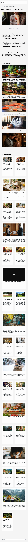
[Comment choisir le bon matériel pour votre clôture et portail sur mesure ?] (7, 294)
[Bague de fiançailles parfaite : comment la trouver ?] (14, 140)
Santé (10, 536)
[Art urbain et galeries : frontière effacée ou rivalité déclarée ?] (7, 159)
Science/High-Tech (14, 536)
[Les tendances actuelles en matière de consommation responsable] (7, 515)
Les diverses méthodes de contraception (14, 113)
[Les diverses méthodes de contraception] (14, 105)
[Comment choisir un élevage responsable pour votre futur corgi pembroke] (20, 384)
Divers (4, 6)
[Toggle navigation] (2, 2)
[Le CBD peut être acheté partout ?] (14, 88)
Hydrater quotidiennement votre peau (13, 29)
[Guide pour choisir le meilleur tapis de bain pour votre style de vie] (14, 274)
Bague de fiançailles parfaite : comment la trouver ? (14, 147)
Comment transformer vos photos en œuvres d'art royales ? (7, 344)
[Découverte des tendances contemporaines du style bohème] (20, 428)
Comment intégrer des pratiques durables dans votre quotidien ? (20, 254)
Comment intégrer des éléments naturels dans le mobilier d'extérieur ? (20, 209)
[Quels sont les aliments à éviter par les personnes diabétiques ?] (14, 71)
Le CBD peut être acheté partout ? (14, 96)
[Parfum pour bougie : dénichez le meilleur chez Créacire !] (14, 452)
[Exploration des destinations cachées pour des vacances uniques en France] (7, 471)
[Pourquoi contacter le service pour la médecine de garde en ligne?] (14, 122)
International (6, 536)
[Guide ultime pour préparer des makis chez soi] (14, 409)
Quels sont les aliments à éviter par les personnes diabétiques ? (14, 79)
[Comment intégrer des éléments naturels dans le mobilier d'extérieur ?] (20, 205)
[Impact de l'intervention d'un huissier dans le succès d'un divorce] (14, 229)
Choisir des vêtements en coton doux (13, 28)
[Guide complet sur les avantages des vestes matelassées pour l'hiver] (14, 364)
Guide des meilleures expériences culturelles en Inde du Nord (7, 254)
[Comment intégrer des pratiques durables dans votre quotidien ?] (20, 249)
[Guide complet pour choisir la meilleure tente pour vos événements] (20, 471)
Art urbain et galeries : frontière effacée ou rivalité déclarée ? (7, 164)
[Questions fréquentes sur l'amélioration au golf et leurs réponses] (20, 294)
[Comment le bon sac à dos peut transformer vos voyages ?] (14, 319)
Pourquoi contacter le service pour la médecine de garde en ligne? (14, 130)
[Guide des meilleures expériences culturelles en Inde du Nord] (7, 249)
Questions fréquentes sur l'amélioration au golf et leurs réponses (20, 299)
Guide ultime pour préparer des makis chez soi (14, 416)
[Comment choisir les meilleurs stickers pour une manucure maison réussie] (7, 384)
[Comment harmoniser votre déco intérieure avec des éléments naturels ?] (7, 205)
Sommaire (14, 27)
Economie (2, 536)
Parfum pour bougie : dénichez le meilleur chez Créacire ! (14, 460)
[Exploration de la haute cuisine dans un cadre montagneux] (14, 495)
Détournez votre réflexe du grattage (13, 30)
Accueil (2, 6)
